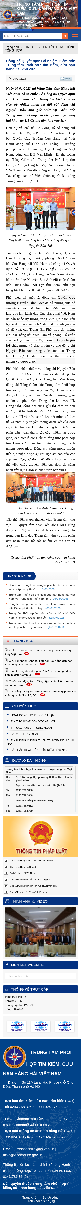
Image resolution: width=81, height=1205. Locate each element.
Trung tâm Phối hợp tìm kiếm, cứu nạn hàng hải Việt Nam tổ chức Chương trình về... (42, 615)
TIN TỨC (30, 47)
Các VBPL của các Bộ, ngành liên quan (28, 892)
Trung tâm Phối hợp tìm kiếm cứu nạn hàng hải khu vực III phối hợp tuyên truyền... (42, 625)
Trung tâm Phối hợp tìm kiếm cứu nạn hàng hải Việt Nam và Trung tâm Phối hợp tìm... (42, 596)
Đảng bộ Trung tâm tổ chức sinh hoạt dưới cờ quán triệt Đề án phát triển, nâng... (42, 606)
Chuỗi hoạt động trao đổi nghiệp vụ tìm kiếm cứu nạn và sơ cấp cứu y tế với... (42, 587)
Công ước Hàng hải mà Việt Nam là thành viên (32, 860)
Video (42, 901)
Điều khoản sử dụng (40, 1201)
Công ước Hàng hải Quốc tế (23, 867)
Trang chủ (12, 47)
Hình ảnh (21, 901)
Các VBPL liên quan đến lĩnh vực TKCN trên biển (33, 886)
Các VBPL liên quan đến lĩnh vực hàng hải (30, 879)
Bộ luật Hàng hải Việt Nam (22, 873)
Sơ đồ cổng (50, 1197)
